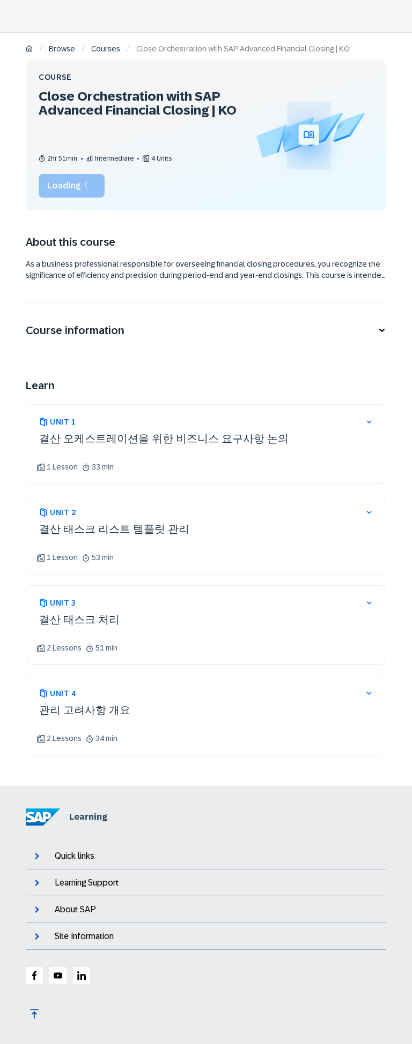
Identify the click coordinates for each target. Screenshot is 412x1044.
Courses (105, 48)
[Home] (29, 49)
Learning (88, 816)
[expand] (369, 422)
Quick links (74, 855)
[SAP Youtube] (58, 975)
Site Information (84, 936)
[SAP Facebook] (34, 975)
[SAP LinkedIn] (81, 975)
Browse (62, 48)
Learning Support (87, 882)
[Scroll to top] (34, 1014)
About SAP (75, 909)
